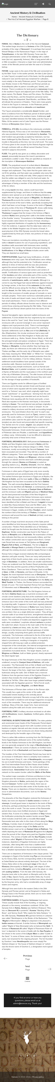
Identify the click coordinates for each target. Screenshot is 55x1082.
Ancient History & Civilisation (31, 17)
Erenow (15, 1077)
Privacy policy (38, 1077)
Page (27, 957)
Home (14, 17)
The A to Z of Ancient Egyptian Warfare (24, 19)
